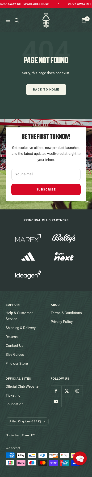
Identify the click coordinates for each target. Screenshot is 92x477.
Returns (12, 337)
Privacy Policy (62, 322)
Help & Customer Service (19, 316)
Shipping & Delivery (21, 328)
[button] (80, 458)
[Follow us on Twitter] (66, 391)
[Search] (17, 20)
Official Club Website (22, 386)
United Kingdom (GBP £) (25, 421)
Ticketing (13, 395)
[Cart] (84, 20)
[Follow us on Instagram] (77, 391)
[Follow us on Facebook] (56, 391)
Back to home (46, 89)
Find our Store (17, 363)
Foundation (14, 404)
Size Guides (15, 354)
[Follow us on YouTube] (56, 401)
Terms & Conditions (66, 313)
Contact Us (14, 345)
